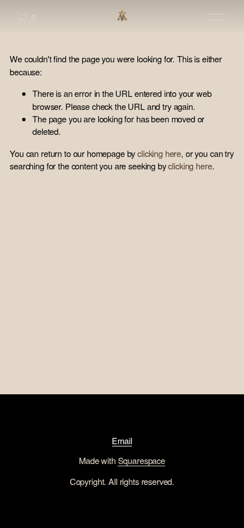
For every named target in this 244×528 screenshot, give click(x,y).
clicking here (159, 153)
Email (122, 440)
